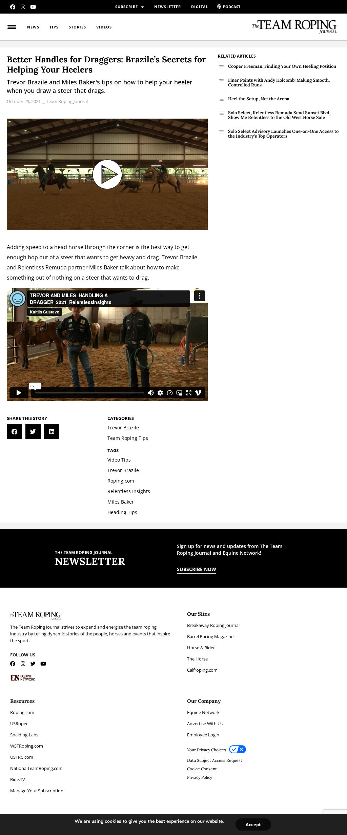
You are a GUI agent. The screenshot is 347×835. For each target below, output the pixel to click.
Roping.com (22, 712)
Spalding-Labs (24, 735)
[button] (14, 431)
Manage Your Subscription (36, 791)
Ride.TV (17, 779)
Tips (54, 26)
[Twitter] (33, 663)
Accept (253, 824)
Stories (77, 26)
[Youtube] (33, 6)
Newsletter (167, 6)
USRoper (19, 723)
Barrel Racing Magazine (210, 636)
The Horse (197, 659)
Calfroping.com (202, 670)
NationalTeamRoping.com (36, 768)
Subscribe (126, 6)
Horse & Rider (201, 648)
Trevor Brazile (179, 257)
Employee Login (203, 735)
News (33, 26)
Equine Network (203, 712)
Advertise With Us (205, 723)
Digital (199, 6)
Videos (104, 26)
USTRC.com (21, 757)
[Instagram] (22, 6)
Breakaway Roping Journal (213, 625)
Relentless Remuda (42, 267)
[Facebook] (12, 6)
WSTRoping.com (26, 746)
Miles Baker (103, 267)
